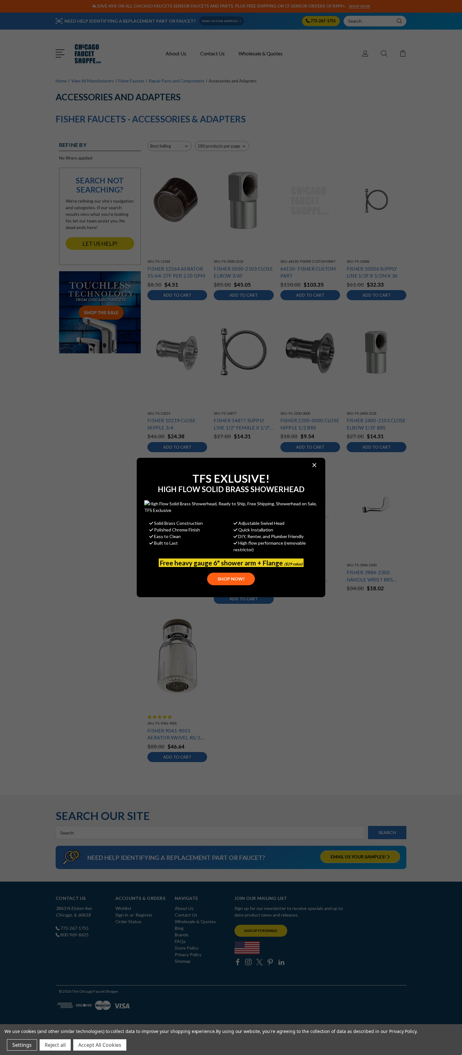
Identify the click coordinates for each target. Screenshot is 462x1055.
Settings (22, 1044)
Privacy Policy (402, 1031)
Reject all (55, 1044)
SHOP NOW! (231, 578)
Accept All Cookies (99, 1044)
